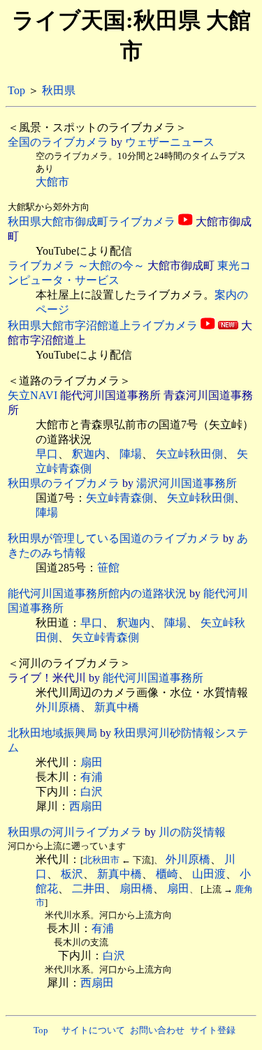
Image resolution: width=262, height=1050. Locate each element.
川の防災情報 (192, 832)
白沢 (91, 791)
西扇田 (86, 806)
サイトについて (93, 1030)
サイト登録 (212, 1030)
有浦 (91, 777)
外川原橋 (58, 707)
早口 (47, 454)
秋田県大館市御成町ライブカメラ (91, 221)
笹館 (108, 567)
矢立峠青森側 (119, 498)
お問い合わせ (157, 1030)
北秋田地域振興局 (52, 733)
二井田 (88, 888)
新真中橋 (116, 707)
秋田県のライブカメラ (63, 483)
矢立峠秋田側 (189, 454)
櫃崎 (167, 874)
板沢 (72, 874)
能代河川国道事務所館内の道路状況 (97, 593)
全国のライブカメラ (58, 142)
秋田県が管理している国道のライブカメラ (114, 538)
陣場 (130, 454)
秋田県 (58, 90)
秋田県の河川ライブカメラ (75, 832)
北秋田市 (101, 860)
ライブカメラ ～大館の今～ (76, 265)
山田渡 (209, 874)
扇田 (91, 762)
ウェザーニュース (169, 142)
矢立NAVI (32, 395)
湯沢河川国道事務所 (186, 483)
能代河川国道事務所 (153, 678)
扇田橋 (136, 888)
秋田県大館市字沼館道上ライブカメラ (103, 325)
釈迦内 (88, 454)
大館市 (52, 182)
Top (16, 90)
